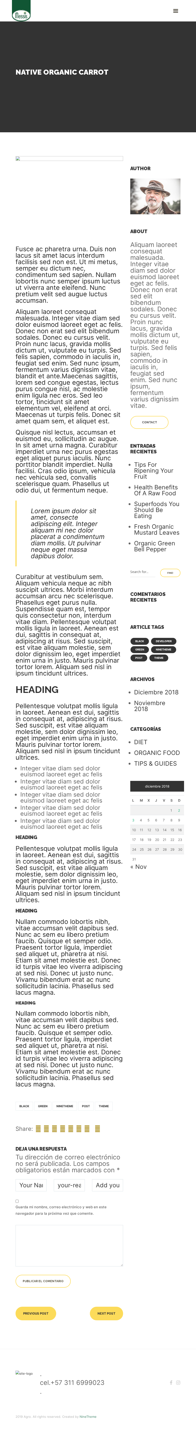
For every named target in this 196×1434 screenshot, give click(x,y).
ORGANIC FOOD (157, 752)
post (86, 1106)
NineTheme (88, 1417)
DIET (140, 742)
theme (104, 1106)
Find (170, 573)
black (24, 1106)
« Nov (138, 866)
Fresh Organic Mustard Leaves (157, 529)
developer (164, 641)
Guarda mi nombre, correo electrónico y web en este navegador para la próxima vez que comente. (61, 1210)
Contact (149, 422)
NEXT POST (106, 1313)
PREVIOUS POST (36, 1313)
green (43, 1106)
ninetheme (64, 1106)
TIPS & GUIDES (155, 763)
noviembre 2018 (149, 705)
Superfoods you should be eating (157, 509)
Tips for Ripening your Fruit (153, 470)
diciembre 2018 (156, 692)
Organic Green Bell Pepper (154, 546)
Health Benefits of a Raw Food (156, 490)
